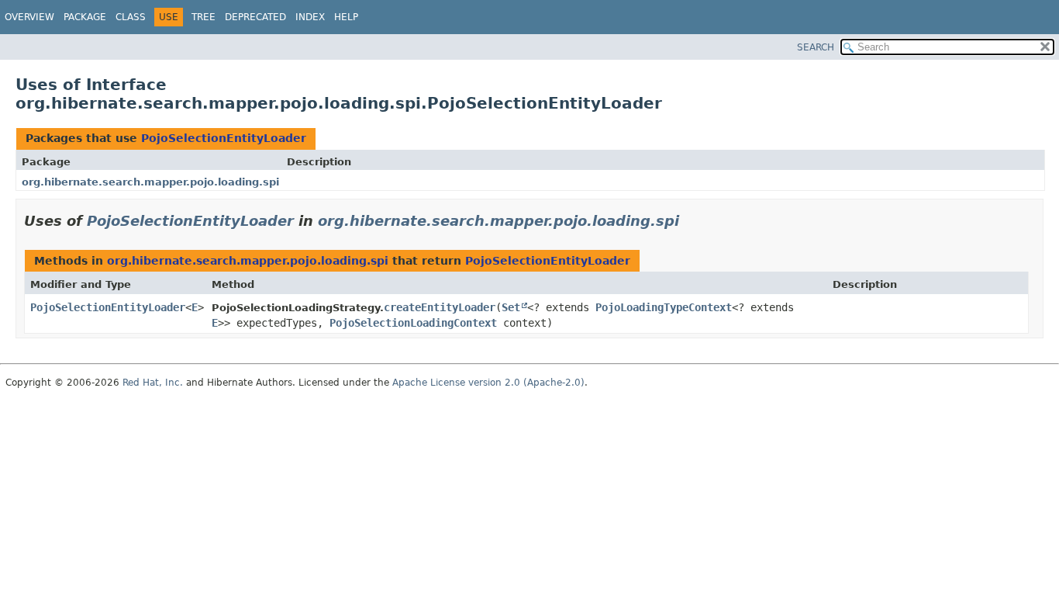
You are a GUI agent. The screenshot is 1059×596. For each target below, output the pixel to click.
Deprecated (255, 17)
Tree (203, 17)
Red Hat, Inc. (152, 382)
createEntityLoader (439, 307)
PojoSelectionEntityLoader (223, 138)
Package (85, 17)
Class (131, 17)
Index (310, 17)
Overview (29, 17)
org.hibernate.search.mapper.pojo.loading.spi (150, 182)
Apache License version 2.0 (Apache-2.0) (488, 382)
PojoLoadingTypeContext (663, 307)
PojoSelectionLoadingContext (413, 323)
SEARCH (815, 47)
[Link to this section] (690, 221)
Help (346, 17)
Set (511, 307)
